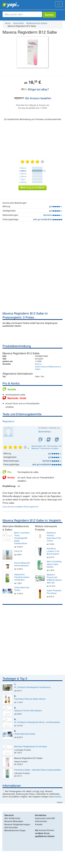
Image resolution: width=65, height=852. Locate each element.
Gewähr (57, 796)
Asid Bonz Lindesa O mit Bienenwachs (53, 551)
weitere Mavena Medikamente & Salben (48, 367)
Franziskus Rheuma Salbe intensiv (30, 698)
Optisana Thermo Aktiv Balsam (28, 710)
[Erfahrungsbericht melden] (57, 440)
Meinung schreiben (32, 187)
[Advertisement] (32, 277)
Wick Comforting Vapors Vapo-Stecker (54, 564)
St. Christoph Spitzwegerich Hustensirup (32, 687)
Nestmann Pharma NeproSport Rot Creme (54, 536)
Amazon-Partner (46, 830)
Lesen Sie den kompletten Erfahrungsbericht (20, 506)
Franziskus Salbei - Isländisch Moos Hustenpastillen (37, 769)
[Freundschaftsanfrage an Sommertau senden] (40, 440)
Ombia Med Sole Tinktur (21, 588)
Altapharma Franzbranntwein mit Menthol (22, 577)
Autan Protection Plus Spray (54, 591)
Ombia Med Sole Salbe (24, 733)
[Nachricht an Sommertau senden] (48, 440)
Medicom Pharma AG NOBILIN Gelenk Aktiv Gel (54, 578)
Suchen (49, 14)
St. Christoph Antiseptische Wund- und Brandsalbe (37, 722)
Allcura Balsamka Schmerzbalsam (22, 564)
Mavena (38, 363)
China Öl (18, 551)
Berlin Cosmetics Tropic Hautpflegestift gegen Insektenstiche (22, 538)
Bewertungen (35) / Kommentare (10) (47, 446)
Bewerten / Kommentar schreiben (45, 448)
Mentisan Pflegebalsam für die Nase (30, 746)
